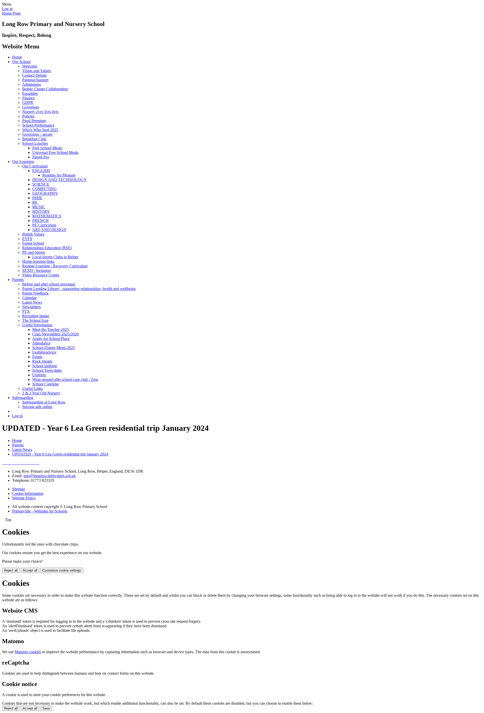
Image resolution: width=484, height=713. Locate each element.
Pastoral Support (35, 80)
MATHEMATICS (46, 216)
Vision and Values (36, 71)
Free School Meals (47, 148)
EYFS (27, 239)
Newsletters (31, 307)
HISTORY (41, 211)
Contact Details (34, 75)
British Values (33, 234)
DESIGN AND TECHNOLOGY (59, 180)
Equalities (30, 93)
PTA (26, 311)
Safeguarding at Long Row (44, 402)
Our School (21, 62)
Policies (28, 116)
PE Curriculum (44, 225)
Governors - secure (37, 134)
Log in (7, 9)
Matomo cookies (28, 652)
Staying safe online (37, 407)
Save (46, 708)
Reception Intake (35, 316)
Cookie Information (27, 493)
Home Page (11, 13)
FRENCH (40, 220)
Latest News (32, 302)
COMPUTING (44, 189)
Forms (37, 357)
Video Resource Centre (40, 275)
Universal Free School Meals (55, 152)
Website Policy (24, 498)
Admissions (31, 84)
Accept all (30, 570)
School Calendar (45, 384)
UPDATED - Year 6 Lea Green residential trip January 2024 (60, 454)
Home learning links (38, 261)
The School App (35, 320)
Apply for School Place (51, 338)
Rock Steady (42, 361)
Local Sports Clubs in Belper (55, 257)
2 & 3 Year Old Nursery (41, 393)
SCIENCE (40, 184)
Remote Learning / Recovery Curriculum (54, 266)
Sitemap (18, 489)
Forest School (33, 243)
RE (35, 202)
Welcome (29, 66)
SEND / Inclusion (36, 270)
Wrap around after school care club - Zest (65, 379)
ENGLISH (41, 170)
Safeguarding (22, 397)
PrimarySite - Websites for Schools (39, 511)
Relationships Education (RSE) (47, 248)
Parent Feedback (35, 293)
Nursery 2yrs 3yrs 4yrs (40, 111)
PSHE (37, 198)
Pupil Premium (34, 121)
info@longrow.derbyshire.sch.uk (49, 476)
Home (17, 57)
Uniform (39, 375)
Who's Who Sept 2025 (40, 130)
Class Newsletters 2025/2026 (55, 334)
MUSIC (38, 207)
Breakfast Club (34, 139)
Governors (30, 107)
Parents (18, 279)
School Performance (38, 125)
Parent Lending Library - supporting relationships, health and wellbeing (79, 289)
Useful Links (32, 388)
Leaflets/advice (44, 352)
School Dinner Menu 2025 (53, 348)
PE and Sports (33, 252)
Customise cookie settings (61, 570)
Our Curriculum (35, 166)
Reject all (11, 570)
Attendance (41, 343)
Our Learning (23, 161)
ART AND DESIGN (49, 229)
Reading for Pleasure (59, 175)
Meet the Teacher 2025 (50, 329)
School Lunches (35, 143)
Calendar (29, 298)
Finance (28, 98)
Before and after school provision (48, 284)
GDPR (27, 102)
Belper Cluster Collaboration (45, 89)
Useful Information (37, 325)
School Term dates (47, 370)
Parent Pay (40, 157)
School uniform (44, 366)
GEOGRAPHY (45, 193)
